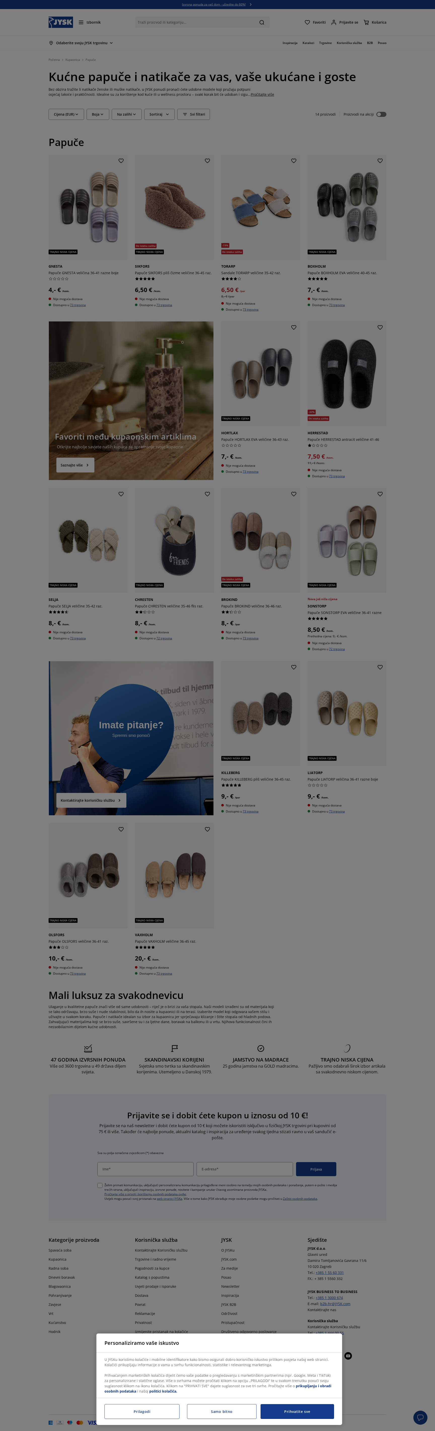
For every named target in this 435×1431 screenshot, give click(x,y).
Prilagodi (142, 1411)
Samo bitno (222, 1411)
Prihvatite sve (297, 1411)
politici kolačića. (163, 1391)
